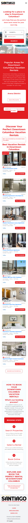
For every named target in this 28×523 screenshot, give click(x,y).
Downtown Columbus (11, 361)
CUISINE (14, 508)
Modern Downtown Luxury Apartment (13, 223)
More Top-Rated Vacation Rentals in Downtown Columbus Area (14, 487)
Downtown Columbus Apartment (12, 331)
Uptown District (10, 198)
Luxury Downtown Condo (10, 168)
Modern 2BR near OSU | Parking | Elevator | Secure (12, 278)
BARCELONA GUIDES (14, 510)
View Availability (20, 173)
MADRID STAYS (14, 513)
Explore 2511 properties (14, 99)
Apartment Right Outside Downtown (13, 358)
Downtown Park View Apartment (12, 304)
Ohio (3, 280)
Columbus (4, 171)
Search (14, 41)
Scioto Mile (9, 171)
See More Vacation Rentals (14, 371)
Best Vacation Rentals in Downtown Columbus (13, 139)
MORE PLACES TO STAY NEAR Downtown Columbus (14, 110)
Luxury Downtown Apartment (11, 250)
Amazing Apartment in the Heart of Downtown (13, 196)
